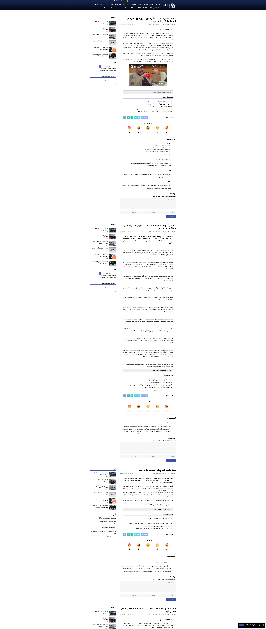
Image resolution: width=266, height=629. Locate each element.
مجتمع (106, 57)
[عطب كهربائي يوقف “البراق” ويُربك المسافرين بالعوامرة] (112, 36)
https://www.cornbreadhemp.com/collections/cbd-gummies (151, 565)
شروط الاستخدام (254, 626)
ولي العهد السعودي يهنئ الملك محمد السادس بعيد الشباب (158, 104)
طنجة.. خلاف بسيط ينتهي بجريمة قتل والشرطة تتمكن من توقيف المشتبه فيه (154, 390)
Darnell (169, 170)
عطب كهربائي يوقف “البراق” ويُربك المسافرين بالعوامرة (100, 35)
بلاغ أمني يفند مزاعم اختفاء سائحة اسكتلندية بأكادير (160, 382)
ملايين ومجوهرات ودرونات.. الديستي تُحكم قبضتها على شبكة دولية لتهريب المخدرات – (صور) (150, 385)
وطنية (106, 37)
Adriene (169, 158)
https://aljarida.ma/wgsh (159, 92)
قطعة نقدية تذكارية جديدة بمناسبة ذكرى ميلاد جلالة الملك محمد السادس (154, 109)
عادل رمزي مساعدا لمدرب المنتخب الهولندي (101, 29)
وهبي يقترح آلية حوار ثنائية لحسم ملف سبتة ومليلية (160, 101)
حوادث (106, 43)
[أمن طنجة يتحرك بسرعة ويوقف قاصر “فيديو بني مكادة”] (112, 23)
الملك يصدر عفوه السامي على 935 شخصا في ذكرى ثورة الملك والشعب (155, 111)
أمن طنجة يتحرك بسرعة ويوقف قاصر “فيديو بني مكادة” (100, 22)
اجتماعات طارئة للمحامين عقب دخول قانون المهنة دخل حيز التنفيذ (100, 55)
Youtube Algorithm (167, 188)
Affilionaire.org (168, 178)
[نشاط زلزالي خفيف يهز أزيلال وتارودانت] (112, 43)
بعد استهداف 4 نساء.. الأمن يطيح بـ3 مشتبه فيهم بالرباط (100, 48)
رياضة (106, 31)
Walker (169, 181)
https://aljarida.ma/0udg (159, 371)
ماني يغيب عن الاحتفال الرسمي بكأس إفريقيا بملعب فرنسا (158, 387)
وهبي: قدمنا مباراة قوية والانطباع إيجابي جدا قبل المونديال (158, 380)
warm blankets (168, 144)
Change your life (168, 167)
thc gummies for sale (158, 426)
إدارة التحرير (172, 24)
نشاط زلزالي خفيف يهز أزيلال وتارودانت (100, 41)
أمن (106, 24)
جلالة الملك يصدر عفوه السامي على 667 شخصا (161, 106)
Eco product (169, 154)
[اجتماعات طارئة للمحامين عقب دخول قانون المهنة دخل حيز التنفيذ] (112, 56)
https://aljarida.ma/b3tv (160, 509)
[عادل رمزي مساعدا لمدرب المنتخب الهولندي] (112, 29)
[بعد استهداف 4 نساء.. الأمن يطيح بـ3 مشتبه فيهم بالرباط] (112, 49)
